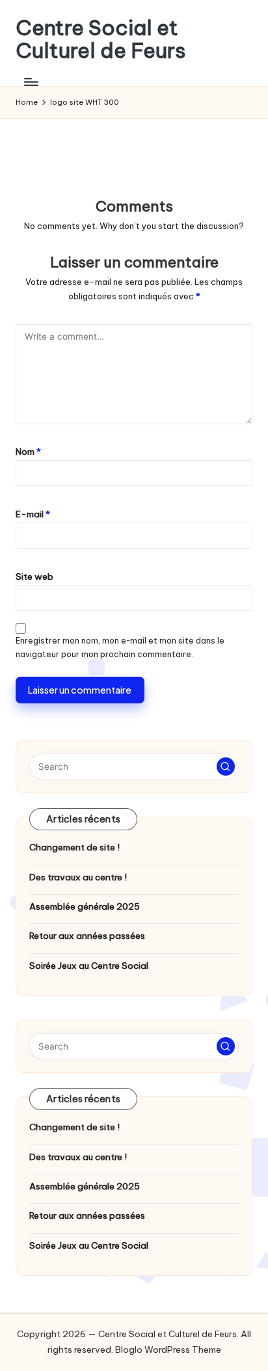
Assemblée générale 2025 (84, 906)
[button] (226, 766)
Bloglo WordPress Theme (168, 1349)
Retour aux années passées (87, 936)
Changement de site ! (74, 847)
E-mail (33, 514)
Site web (34, 576)
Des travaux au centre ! (78, 877)
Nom (28, 451)
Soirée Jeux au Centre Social (88, 965)
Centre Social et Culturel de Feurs (101, 39)
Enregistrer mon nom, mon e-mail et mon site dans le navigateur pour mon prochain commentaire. (120, 647)
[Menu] (30, 81)
